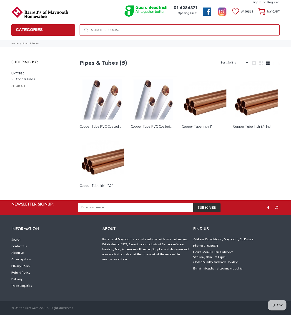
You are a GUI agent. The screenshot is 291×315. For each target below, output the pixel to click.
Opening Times (187, 13)
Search (15, 239)
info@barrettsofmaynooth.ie (223, 268)
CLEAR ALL (18, 86)
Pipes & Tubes (31, 43)
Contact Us (19, 246)
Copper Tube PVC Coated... (100, 127)
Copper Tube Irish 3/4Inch (252, 127)
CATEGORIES (29, 29)
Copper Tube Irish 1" (197, 127)
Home (15, 43)
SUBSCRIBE (207, 208)
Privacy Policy (20, 266)
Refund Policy (20, 272)
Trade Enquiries (21, 286)
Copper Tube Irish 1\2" (96, 186)
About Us (17, 253)
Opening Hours (21, 259)
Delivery (17, 279)
